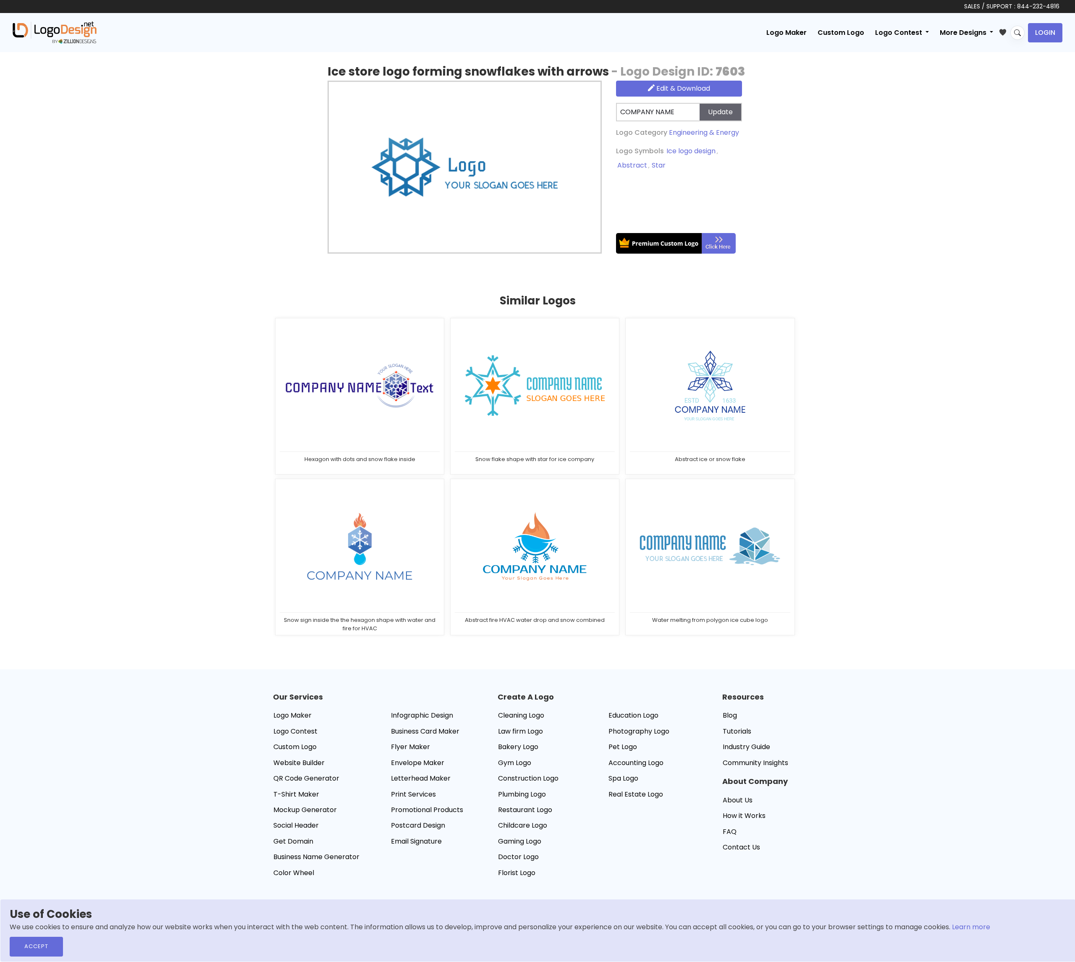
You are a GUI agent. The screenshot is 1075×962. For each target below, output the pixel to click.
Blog (730, 715)
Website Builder (299, 763)
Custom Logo (841, 32)
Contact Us (741, 847)
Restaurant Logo (525, 810)
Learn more (971, 927)
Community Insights (755, 763)
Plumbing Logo (522, 794)
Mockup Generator (305, 810)
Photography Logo (638, 731)
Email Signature (416, 841)
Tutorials (737, 731)
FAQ (730, 831)
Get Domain (293, 841)
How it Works (744, 815)
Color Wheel (293, 873)
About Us (737, 800)
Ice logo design (691, 151)
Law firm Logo (520, 731)
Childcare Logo (522, 825)
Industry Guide (746, 747)
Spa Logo (623, 778)
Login (1045, 32)
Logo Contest (295, 731)
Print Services (413, 794)
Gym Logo (514, 763)
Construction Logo (528, 778)
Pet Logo (622, 747)
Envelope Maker (417, 763)
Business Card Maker (425, 731)
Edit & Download (682, 88)
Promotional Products (427, 810)
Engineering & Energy (704, 132)
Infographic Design (422, 715)
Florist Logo (516, 873)
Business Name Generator (316, 857)
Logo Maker (786, 32)
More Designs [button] (964, 32)
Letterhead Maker (421, 778)
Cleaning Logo (521, 715)
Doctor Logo (518, 857)
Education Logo (633, 715)
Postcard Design (418, 825)
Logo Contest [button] (899, 32)
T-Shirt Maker (296, 794)
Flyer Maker (410, 747)
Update (720, 112)
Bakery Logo (518, 747)
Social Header (296, 825)
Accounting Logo (635, 763)
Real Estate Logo (635, 794)
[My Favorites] (1005, 31)
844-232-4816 (1038, 6)
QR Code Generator (306, 778)
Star (659, 165)
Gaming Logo (519, 841)
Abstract (632, 165)
